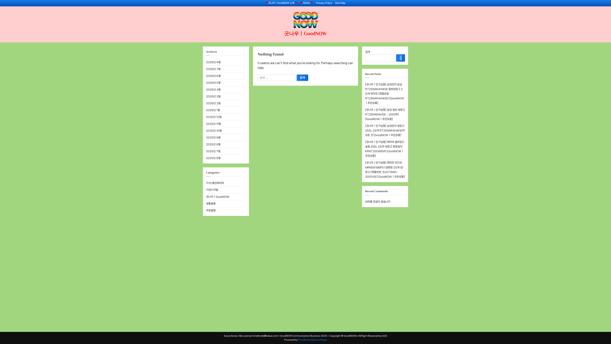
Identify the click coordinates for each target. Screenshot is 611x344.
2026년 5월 (213, 82)
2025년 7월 (213, 151)
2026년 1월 (213, 110)
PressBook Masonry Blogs (312, 340)
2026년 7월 (213, 69)
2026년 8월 (213, 62)
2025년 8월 (213, 144)
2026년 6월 (213, 75)
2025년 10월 (214, 130)
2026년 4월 (213, 89)
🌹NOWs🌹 (306, 3)
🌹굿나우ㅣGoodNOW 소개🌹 (281, 3)
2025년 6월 (213, 158)
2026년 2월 (213, 103)
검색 (367, 51)
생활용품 (211, 203)
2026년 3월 (213, 96)
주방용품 (211, 210)
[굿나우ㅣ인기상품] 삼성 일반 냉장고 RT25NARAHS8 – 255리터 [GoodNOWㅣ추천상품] (385, 114)
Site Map (340, 3)
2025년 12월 (213, 116)
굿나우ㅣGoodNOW (305, 33)
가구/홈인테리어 (215, 183)
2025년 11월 (213, 123)
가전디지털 (212, 189)
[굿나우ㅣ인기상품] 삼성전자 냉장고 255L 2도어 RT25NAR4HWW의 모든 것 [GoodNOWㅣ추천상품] (385, 130)
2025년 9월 (213, 137)
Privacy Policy (324, 3)
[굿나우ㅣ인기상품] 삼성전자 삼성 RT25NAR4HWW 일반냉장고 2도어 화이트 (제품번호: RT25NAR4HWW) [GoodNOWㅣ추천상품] (384, 93)
